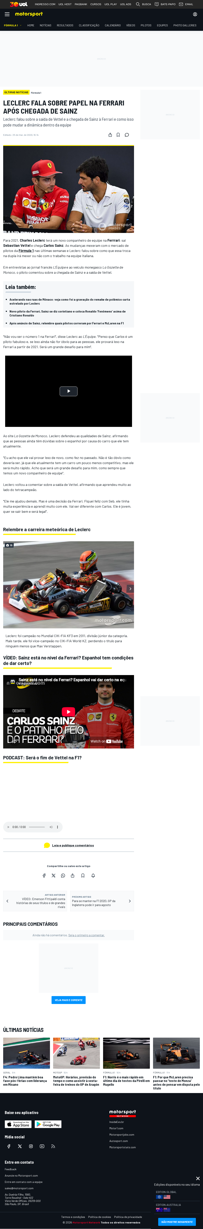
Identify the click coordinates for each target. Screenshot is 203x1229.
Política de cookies (99, 1217)
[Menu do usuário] (195, 14)
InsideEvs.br (116, 1122)
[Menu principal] (7, 14)
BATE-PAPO (168, 4)
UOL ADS (125, 4)
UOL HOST (65, 4)
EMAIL (189, 4)
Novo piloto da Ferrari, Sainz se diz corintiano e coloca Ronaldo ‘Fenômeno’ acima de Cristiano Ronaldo (68, 313)
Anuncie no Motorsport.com (21, 1175)
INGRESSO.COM (45, 4)
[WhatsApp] (63, 875)
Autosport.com (118, 1141)
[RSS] (53, 1146)
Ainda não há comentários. (69, 935)
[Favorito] (118, 135)
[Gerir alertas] (93, 875)
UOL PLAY (110, 4)
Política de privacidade (128, 1217)
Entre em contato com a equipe (23, 1181)
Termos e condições (73, 1217)
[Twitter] (53, 875)
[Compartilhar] (110, 135)
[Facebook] (44, 875)
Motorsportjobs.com (121, 1134)
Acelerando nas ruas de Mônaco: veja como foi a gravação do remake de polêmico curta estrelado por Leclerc (70, 301)
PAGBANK (81, 4)
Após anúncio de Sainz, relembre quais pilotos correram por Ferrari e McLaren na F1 (67, 323)
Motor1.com (116, 1128)
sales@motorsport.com (19, 1188)
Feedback (10, 1169)
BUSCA (146, 4)
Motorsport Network (86, 1222)
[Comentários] (128, 135)
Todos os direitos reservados (120, 1222)
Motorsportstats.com (122, 1147)
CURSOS (95, 4)
